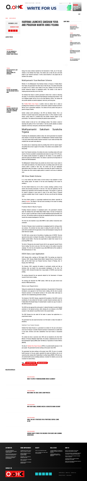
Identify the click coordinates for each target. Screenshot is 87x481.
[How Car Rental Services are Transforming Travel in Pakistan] (66, 35)
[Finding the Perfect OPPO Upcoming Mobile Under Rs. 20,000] (66, 43)
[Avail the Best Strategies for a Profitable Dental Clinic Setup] (16, 419)
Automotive (9, 49)
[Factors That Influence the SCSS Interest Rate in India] (13, 81)
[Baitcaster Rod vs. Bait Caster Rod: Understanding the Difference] (13, 62)
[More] (53, 66)
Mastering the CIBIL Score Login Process (38, 393)
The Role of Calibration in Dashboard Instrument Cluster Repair (11, 457)
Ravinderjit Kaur (14, 27)
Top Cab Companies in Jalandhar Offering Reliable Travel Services (12, 53)
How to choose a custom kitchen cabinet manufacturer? (25, 454)
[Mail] (43, 474)
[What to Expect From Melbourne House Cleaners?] (16, 378)
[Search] (70, 3)
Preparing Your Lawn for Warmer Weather (25, 457)
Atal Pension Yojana (30, 363)
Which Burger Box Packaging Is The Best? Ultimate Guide (74, 28)
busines (28, 201)
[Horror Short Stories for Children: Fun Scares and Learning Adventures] (16, 433)
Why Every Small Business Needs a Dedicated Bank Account (43, 406)
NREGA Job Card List (42, 363)
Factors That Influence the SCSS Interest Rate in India (12, 91)
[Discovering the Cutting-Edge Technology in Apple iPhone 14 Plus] (66, 51)
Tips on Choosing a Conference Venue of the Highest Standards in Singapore (73, 454)
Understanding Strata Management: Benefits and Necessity (55, 455)
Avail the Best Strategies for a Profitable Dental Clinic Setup (43, 420)
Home (7, 18)
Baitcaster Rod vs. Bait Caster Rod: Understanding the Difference (12, 72)
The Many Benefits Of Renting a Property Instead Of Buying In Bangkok (56, 451)
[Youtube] (16, 31)
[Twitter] (14, 31)
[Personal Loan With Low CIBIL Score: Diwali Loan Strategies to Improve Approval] (13, 100)
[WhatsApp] (49, 66)
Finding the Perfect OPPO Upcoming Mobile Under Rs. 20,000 (75, 43)
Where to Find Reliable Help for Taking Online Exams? (76, 8)
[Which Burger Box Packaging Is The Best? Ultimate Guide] (66, 27)
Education (75, 4)
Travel (8, 68)
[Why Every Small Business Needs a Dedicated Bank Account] (16, 406)
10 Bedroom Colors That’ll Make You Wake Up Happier (25, 451)
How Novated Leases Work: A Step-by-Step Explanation (11, 454)
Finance (8, 106)
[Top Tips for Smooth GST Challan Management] (66, 59)
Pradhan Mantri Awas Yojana (31, 104)
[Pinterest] (45, 66)
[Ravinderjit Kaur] (8, 27)
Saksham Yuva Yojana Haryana (34, 346)
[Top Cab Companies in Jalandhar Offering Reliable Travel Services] (13, 43)
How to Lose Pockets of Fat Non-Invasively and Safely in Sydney (71, 451)
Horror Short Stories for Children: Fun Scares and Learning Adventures (44, 434)
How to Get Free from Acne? (40, 450)
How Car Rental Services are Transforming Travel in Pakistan (75, 36)
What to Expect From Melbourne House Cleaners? (41, 379)
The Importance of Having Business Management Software (72, 459)
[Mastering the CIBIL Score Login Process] (16, 392)
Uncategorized (12, 18)
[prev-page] (64, 65)
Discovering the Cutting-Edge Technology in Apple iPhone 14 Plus (75, 52)
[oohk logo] (15, 7)
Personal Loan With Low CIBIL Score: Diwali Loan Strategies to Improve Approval (12, 110)
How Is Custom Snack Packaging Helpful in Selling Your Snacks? (73, 462)
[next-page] (66, 65)
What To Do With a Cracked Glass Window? (25, 460)
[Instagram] (12, 31)
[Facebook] (9, 31)
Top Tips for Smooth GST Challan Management (75, 59)
